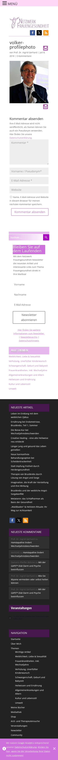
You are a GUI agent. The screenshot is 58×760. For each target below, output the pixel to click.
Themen (15, 648)
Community (16, 735)
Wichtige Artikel (23, 652)
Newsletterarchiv (29, 337)
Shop (13, 716)
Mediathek (16, 712)
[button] (32, 32)
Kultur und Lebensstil (19, 384)
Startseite (15, 639)
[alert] (29, 617)
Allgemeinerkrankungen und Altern (26, 375)
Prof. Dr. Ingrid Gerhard (25, 52)
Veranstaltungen (19, 725)
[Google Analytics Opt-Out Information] (4, 749)
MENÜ (12, 3)
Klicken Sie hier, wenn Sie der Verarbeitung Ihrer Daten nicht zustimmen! (28, 751)
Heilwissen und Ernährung (22, 379)
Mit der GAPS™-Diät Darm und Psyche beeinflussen (28, 566)
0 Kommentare (24, 56)
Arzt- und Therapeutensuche (25, 721)
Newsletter (16, 730)
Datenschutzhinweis (29, 340)
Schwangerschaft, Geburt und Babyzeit (28, 365)
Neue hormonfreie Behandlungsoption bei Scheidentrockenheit (22, 458)
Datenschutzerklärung (21, 137)
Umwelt (12, 388)
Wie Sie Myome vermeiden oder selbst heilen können (29, 579)
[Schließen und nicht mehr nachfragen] (54, 749)
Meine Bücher (18, 707)
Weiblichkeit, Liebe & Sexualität (24, 356)
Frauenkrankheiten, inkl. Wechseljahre (28, 370)
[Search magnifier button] (46, 237)
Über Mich (16, 643)
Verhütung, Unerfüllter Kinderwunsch (28, 361)
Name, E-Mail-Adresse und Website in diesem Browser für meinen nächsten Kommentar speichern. (29, 201)
